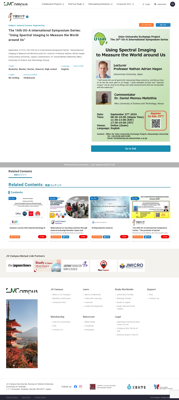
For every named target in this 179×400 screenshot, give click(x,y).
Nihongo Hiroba (124, 298)
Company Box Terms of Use (127, 329)
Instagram (89, 330)
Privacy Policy (12, 397)
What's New (90, 322)
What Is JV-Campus (61, 295)
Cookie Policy (40, 397)
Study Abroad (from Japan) (126, 307)
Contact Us (154, 298)
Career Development (94, 306)
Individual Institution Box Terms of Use (128, 323)
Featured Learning (93, 298)
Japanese (161, 4)
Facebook (89, 326)
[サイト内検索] (172, 4)
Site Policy (26, 397)
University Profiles (125, 295)
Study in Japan (124, 302)
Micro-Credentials (93, 295)
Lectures (89, 302)
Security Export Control (127, 335)
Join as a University (61, 322)
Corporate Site (59, 302)
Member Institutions (62, 298)
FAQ (151, 295)
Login (147, 4)
